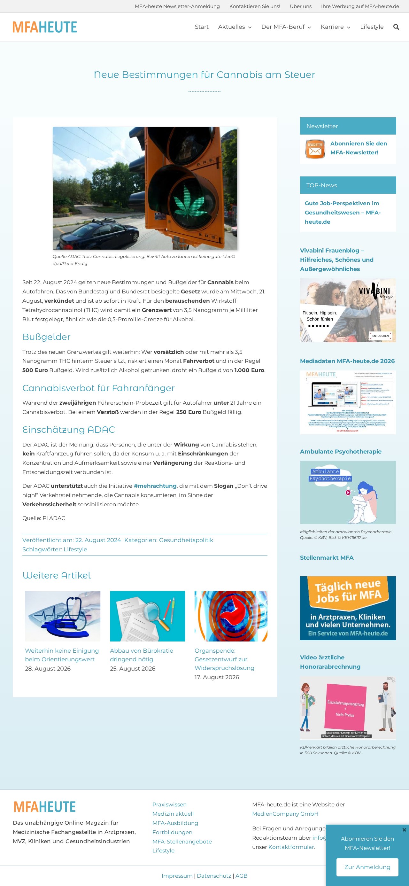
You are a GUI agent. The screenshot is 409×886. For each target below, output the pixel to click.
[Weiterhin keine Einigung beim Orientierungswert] (60, 594)
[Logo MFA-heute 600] (45, 24)
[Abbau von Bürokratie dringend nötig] (145, 594)
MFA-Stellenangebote (182, 841)
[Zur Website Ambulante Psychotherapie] (348, 465)
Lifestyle (75, 549)
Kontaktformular (291, 847)
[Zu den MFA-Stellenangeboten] (348, 581)
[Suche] (396, 27)
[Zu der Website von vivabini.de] (348, 283)
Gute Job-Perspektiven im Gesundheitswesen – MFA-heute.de (343, 212)
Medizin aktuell (173, 814)
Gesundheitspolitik (186, 540)
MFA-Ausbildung (175, 823)
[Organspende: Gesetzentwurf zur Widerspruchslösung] (229, 594)
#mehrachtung (154, 486)
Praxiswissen (169, 804)
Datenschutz (214, 876)
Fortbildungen (172, 832)
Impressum (178, 876)
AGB (241, 876)
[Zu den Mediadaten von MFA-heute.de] (348, 375)
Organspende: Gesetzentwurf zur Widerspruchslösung (222, 659)
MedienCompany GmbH (285, 814)
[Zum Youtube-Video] (348, 680)
